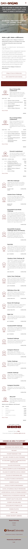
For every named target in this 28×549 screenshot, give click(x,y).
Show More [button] (5, 110)
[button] (19, 427)
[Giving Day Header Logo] (9, 3)
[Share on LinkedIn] (15, 427)
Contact (14, 523)
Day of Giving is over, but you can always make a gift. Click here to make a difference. (14, 9)
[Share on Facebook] (8, 427)
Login (14, 542)
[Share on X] (12, 427)
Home (14, 525)
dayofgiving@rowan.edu (19, 433)
